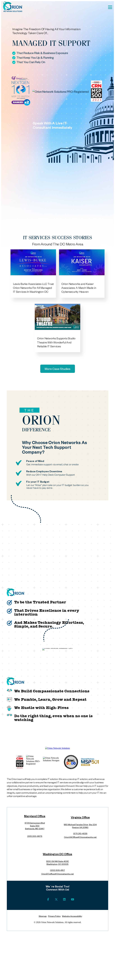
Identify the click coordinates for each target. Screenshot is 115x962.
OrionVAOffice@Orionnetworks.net (80, 837)
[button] (110, 7)
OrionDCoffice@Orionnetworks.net (57, 873)
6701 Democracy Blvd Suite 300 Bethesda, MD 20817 (35, 826)
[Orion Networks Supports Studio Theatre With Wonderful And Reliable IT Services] (57, 317)
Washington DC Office (57, 854)
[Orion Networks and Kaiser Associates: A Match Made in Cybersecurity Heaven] (82, 262)
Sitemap (43, 916)
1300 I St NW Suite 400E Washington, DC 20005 (57, 862)
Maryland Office (34, 816)
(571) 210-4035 (80, 833)
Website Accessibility (72, 916)
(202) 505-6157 (57, 870)
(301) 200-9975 (34, 836)
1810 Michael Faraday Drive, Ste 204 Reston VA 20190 (80, 826)
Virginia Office (80, 817)
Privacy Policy (54, 916)
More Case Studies (57, 369)
